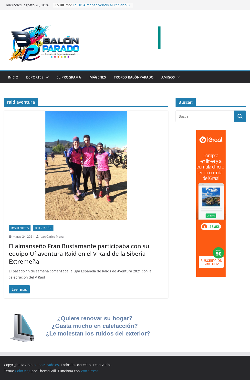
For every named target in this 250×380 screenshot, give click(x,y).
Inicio (13, 77)
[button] (46, 77)
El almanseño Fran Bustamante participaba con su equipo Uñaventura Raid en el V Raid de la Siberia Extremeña (79, 253)
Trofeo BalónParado (134, 77)
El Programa (69, 77)
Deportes (34, 77)
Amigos (168, 77)
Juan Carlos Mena (52, 237)
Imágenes (97, 77)
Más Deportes (20, 228)
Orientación (43, 228)
